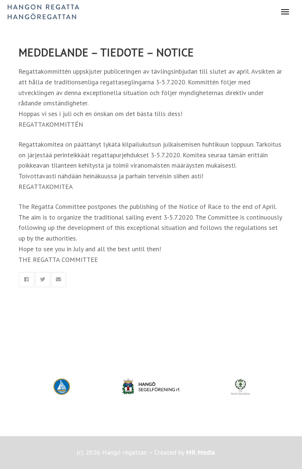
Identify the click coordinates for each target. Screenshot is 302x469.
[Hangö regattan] (43, 11)
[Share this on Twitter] (42, 279)
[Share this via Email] (58, 279)
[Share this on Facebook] (26, 279)
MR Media (200, 452)
